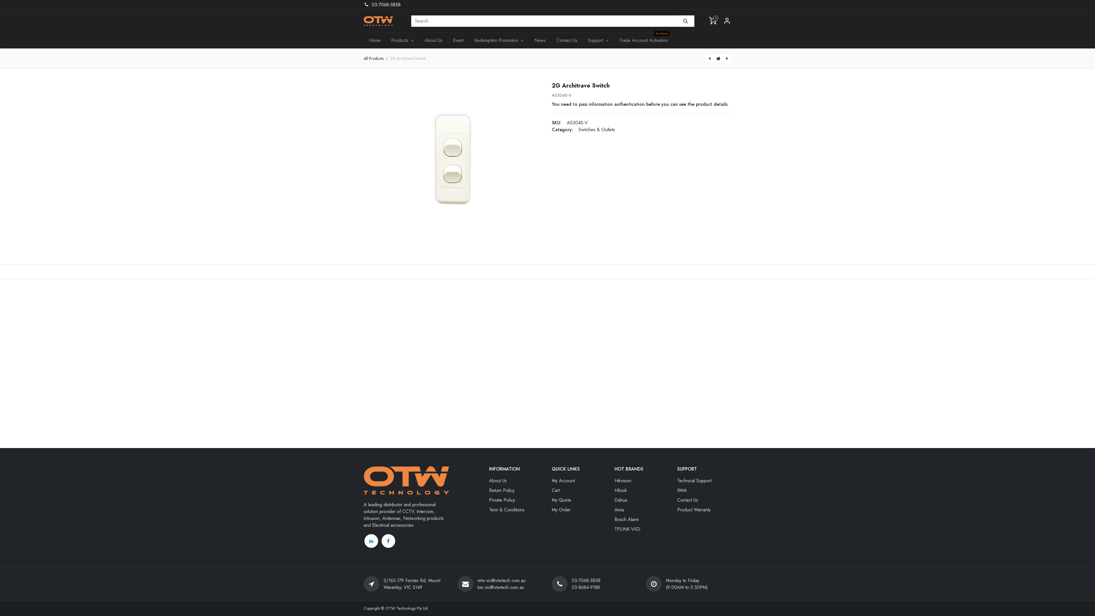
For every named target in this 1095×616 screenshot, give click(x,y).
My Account (563, 480)
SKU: (556, 122)
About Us (498, 480)
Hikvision (623, 480)
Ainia (619, 509)
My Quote (561, 500)
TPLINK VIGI (627, 529)
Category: (562, 129)
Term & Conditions (506, 509)
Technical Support (694, 480)
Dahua (621, 500)
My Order (561, 509)
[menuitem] (374, 40)
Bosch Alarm (627, 519)
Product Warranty (694, 509)
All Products (374, 58)
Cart (556, 490)
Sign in (727, 21)
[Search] (685, 21)
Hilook (621, 490)
